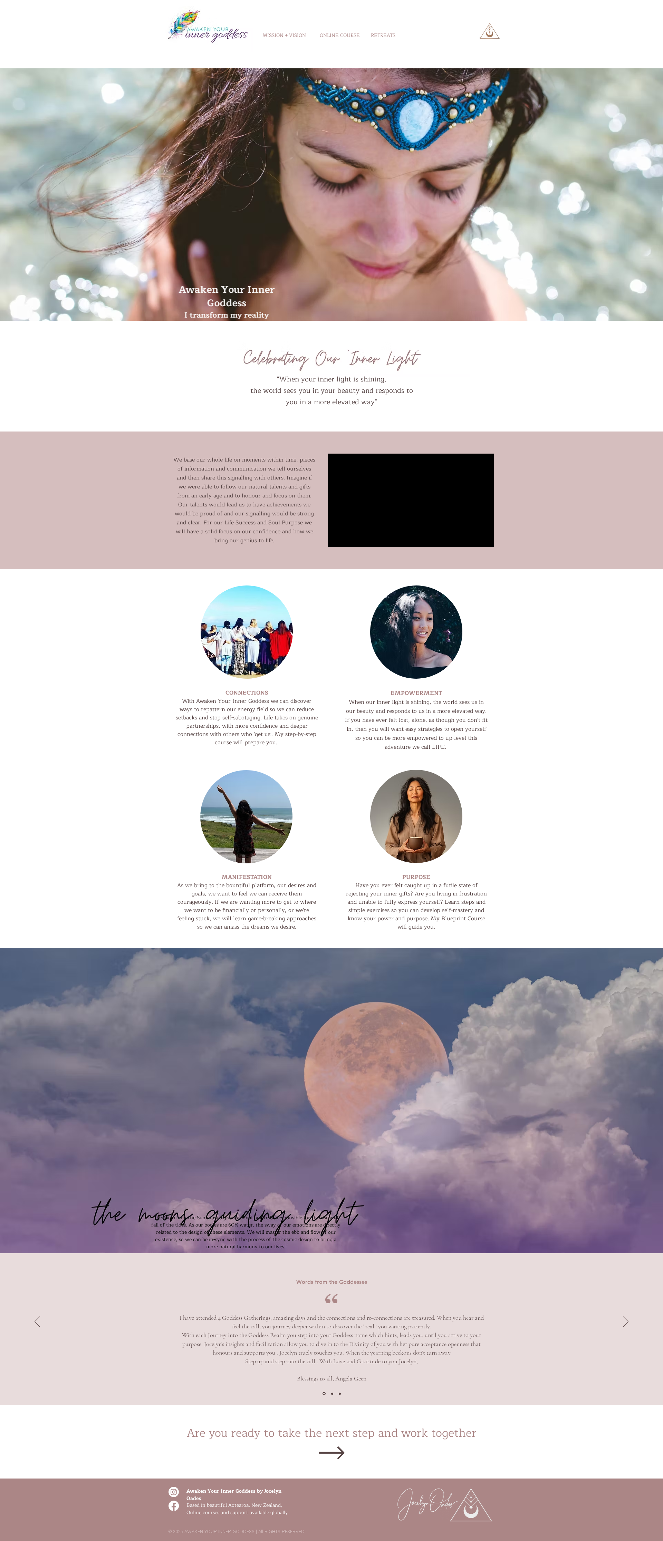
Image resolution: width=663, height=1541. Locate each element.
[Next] (625, 1322)
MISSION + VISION (284, 35)
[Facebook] (174, 1506)
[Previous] (37, 1322)
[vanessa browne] (340, 1394)
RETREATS (383, 35)
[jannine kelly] (331, 1393)
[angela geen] (324, 1394)
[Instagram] (174, 1492)
